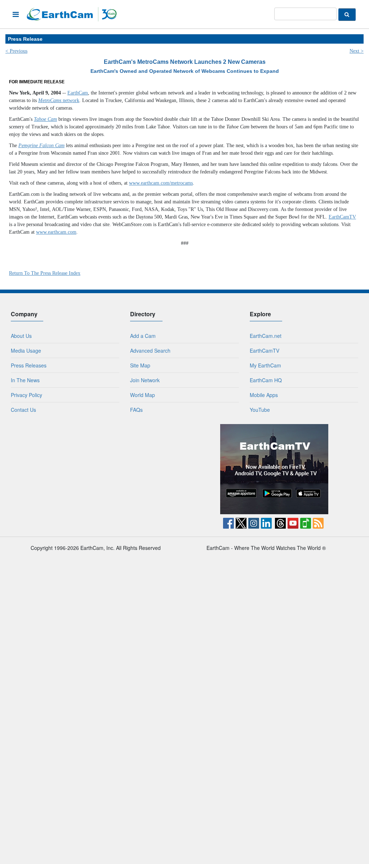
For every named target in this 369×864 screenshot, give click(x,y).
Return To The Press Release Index (44, 273)
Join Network (145, 380)
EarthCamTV (342, 217)
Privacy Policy (26, 394)
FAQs (136, 409)
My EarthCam (265, 365)
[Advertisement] (95, 469)
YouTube (260, 409)
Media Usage (26, 350)
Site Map (140, 365)
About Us (21, 335)
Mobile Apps (264, 394)
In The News (25, 380)
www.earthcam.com (56, 232)
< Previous (16, 51)
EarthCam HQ (266, 380)
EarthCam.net (265, 335)
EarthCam (77, 93)
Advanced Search (150, 350)
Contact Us (23, 409)
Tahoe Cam (45, 119)
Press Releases (28, 365)
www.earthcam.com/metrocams (161, 183)
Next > (357, 51)
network (58, 100)
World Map (142, 394)
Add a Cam (143, 335)
